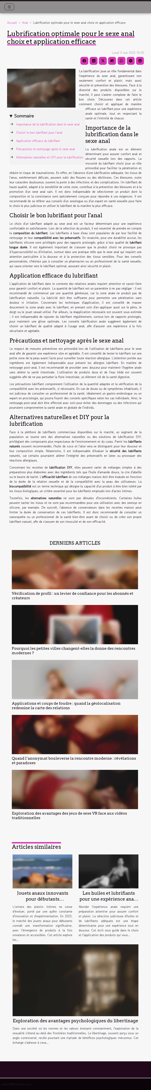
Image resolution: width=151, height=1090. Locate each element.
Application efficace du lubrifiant (38, 140)
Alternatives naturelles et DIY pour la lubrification (49, 157)
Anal (25, 22)
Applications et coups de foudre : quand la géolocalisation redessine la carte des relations (66, 705)
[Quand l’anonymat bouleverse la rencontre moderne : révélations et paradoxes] (75, 734)
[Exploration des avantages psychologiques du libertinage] (75, 979)
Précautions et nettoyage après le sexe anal (45, 149)
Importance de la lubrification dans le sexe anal (48, 124)
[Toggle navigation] (9, 7)
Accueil (12, 22)
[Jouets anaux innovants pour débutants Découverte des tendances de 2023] (42, 871)
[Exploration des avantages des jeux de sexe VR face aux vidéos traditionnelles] (75, 789)
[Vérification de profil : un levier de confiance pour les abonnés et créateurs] (75, 569)
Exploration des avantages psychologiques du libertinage (75, 1020)
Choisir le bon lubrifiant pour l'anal (39, 132)
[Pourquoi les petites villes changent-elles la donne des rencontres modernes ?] (75, 624)
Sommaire (24, 115)
